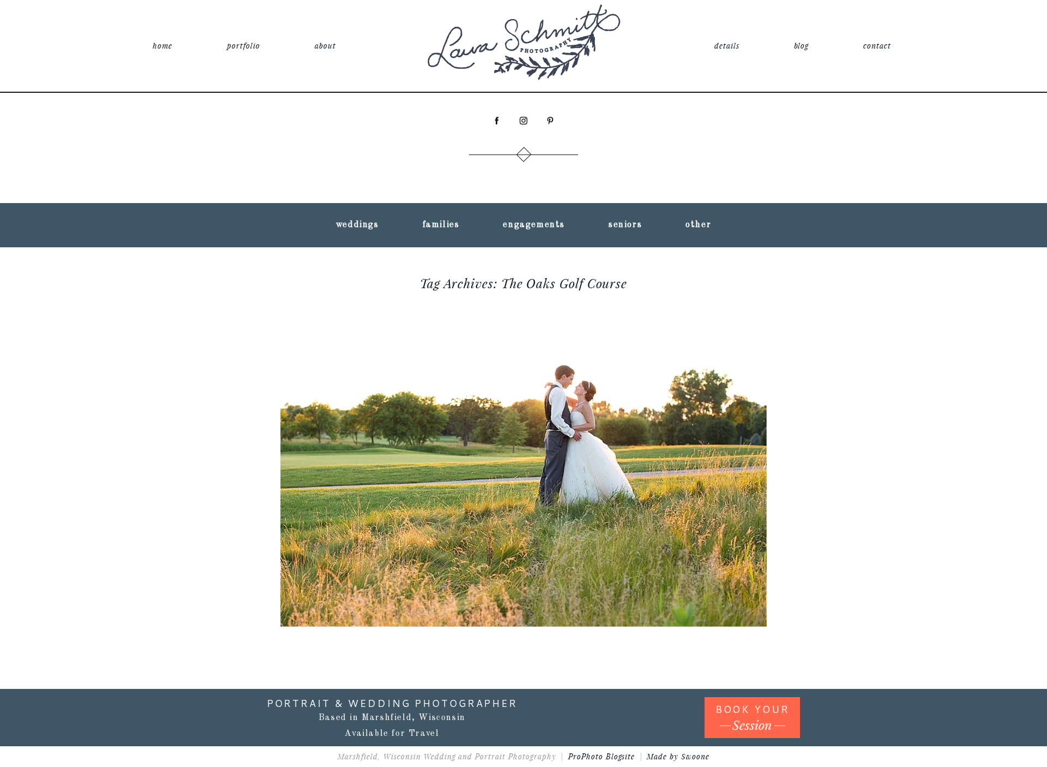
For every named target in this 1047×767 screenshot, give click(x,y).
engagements (534, 225)
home (162, 45)
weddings (357, 225)
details (726, 45)
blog (801, 45)
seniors (625, 225)
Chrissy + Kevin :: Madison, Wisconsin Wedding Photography (521, 434)
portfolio (243, 45)
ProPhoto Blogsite (601, 756)
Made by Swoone (678, 756)
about (325, 45)
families (441, 225)
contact (877, 45)
